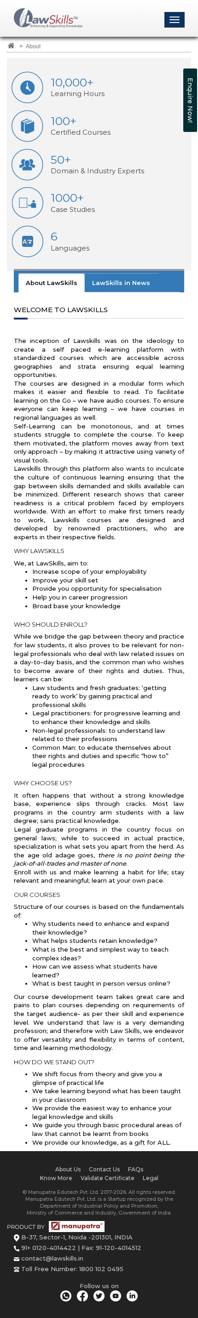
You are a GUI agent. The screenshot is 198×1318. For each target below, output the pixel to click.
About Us (68, 1169)
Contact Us (104, 1169)
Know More (56, 1178)
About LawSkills (51, 282)
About (33, 46)
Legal (150, 1178)
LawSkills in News (121, 282)
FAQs (135, 1169)
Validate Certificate (107, 1178)
